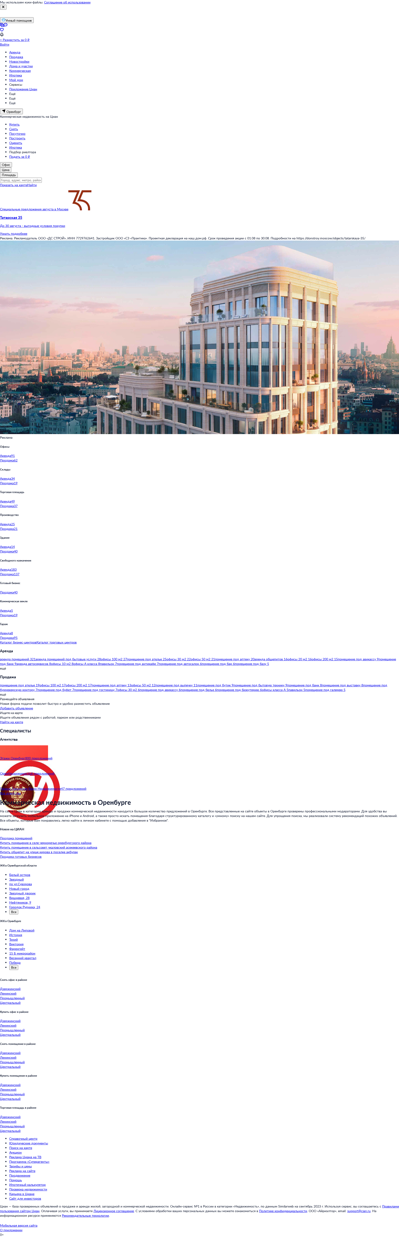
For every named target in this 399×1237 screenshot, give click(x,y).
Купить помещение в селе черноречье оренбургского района (45, 842)
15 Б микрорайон (22, 953)
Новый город (19, 888)
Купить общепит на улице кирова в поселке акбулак (39, 852)
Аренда (14, 52)
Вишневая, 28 (19, 898)
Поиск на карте (20, 1148)
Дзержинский (10, 989)
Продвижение (19, 1175)
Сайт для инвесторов (25, 1198)
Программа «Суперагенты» (29, 1161)
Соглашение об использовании (67, 2)
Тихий (13, 939)
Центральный (10, 1002)
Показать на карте (13, 185)
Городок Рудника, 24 (24, 907)
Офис (6, 164)
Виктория (16, 944)
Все (13, 912)
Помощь (15, 1180)
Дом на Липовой (21, 930)
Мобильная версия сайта (18, 1225)
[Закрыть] (3, 7)
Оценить (15, 143)
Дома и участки (21, 66)
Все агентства (10, 793)
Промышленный (12, 998)
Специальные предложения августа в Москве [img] (34, 209)
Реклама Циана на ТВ (25, 1157)
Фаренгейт (17, 948)
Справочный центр (23, 1138)
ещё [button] (3, 668)
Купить (14, 124)
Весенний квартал (22, 958)
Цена (5, 169)
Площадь (9, 175)
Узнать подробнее (13, 233)
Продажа (16, 57)
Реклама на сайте (22, 1171)
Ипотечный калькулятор (27, 1184)
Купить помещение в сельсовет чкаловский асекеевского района (48, 847)
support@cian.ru (359, 1211)
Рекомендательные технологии (85, 1215)
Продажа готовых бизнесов (21, 856)
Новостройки (19, 61)
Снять (13, 129)
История (15, 935)
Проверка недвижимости (28, 1189)
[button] (199, 221)
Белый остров (19, 875)
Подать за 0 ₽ (19, 156)
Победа (15, 962)
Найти (32, 185)
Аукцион (15, 1152)
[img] (79, 209)
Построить (17, 138)
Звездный (16, 879)
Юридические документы (28, 1143)
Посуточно (17, 133)
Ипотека (15, 75)
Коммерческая (20, 70)
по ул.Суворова (20, 884)
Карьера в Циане (21, 1194)
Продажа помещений (16, 838)
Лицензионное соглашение (114, 1211)
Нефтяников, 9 (20, 902)
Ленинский (8, 993)
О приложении (11, 1230)
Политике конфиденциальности (283, 1211)
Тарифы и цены (20, 1166)
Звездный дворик (22, 893)
